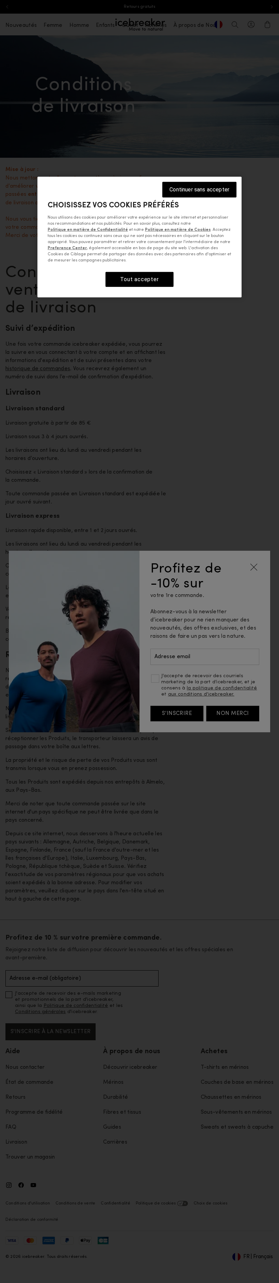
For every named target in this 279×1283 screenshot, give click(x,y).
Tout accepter (139, 279)
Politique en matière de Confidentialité (88, 230)
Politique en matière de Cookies (178, 230)
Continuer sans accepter (199, 189)
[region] (139, 237)
